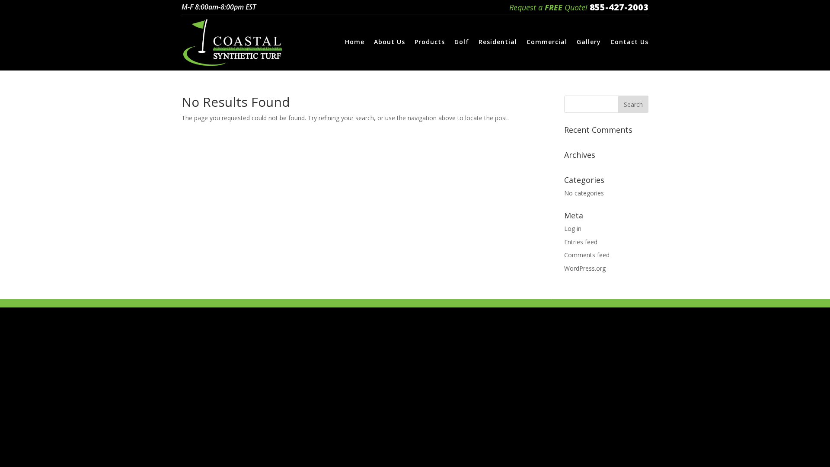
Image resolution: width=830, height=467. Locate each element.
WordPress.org (585, 268)
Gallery (589, 42)
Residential (498, 42)
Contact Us (629, 42)
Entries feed (580, 242)
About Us (389, 42)
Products (430, 42)
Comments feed (587, 255)
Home (354, 42)
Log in (572, 228)
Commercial (547, 42)
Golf (461, 42)
